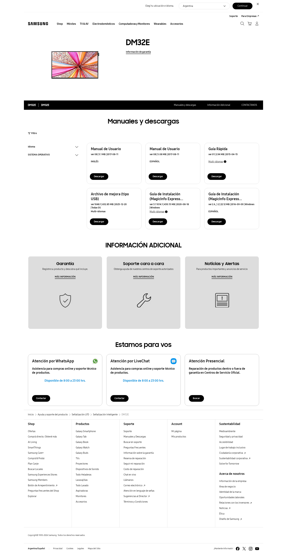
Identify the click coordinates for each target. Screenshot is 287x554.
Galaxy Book (82, 442)
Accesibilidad (226, 442)
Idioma (31, 147)
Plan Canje (33, 463)
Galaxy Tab (81, 436)
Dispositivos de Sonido (87, 469)
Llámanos (128, 480)
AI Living (32, 442)
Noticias (223, 508)
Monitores (81, 496)
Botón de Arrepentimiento (41, 485)
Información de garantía (138, 51)
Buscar (196, 398)
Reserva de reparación (135, 458)
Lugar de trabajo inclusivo (232, 447)
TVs (77, 458)
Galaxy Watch (83, 447)
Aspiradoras (82, 490)
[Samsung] (38, 23)
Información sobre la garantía (139, 453)
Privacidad (57, 548)
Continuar (243, 5)
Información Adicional (218, 105)
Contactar (41, 398)
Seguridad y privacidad (231, 436)
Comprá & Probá (36, 458)
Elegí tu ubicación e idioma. (159, 5)
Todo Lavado (82, 485)
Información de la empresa (232, 481)
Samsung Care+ (36, 453)
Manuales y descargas (185, 105)
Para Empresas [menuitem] (248, 16)
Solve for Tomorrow (229, 463)
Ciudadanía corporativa (231, 453)
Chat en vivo (130, 474)
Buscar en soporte (133, 442)
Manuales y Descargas (135, 436)
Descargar (99, 176)
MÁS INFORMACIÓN (65, 276)
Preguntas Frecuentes (134, 447)
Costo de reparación (134, 469)
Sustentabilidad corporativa (233, 458)
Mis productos (178, 436)
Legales (80, 548)
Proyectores (82, 463)
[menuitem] (60, 24)
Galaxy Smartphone (86, 431)
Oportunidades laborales (231, 497)
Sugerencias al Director (135, 496)
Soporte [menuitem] (233, 16)
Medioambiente (227, 431)
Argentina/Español (36, 548)
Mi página (176, 431)
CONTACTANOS (249, 105)
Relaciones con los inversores (234, 502)
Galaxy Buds (82, 453)
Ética (221, 513)
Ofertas (31, 431)
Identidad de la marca (230, 492)
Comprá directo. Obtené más (42, 436)
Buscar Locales (35, 469)
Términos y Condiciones (136, 501)
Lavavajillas (82, 480)
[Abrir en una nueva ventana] (238, 549)
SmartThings (34, 447)
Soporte (128, 431)
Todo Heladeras (83, 474)
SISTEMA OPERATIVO (39, 155)
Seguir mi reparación (134, 463)
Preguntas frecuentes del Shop (43, 490)
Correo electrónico (133, 485)
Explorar (32, 496)
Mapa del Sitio (94, 548)
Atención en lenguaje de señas (139, 490)
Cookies (69, 548)
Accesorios (81, 501)
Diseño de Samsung (229, 519)
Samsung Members (37, 480)
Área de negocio (227, 486)
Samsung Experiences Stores (42, 474)
